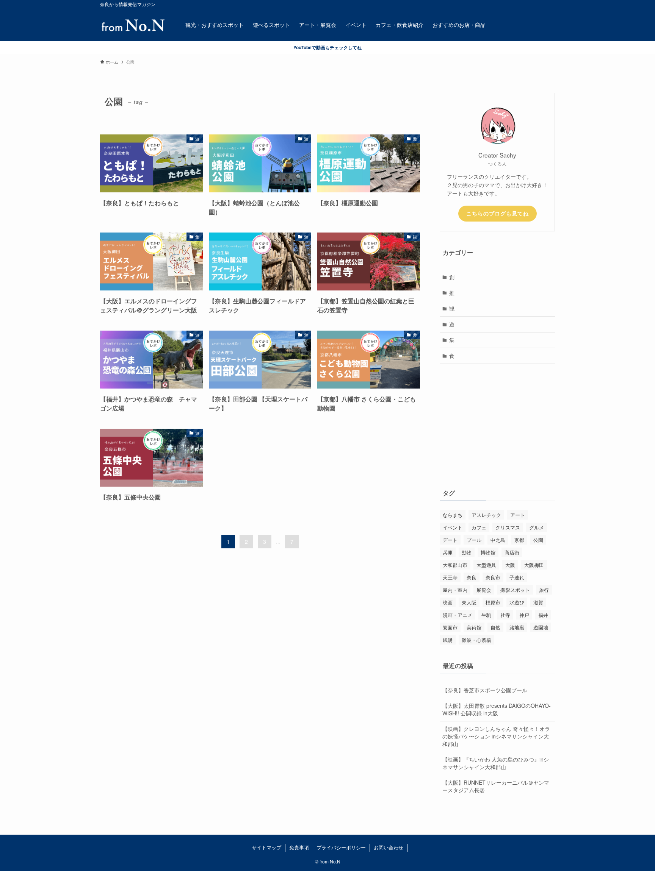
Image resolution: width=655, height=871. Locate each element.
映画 (448, 602)
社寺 (505, 614)
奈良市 (493, 577)
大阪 (510, 564)
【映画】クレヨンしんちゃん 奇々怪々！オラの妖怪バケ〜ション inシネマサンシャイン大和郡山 (496, 736)
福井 (543, 614)
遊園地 (540, 627)
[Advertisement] (497, 424)
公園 (538, 539)
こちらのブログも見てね (497, 213)
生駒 (486, 614)
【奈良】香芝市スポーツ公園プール (484, 690)
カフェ (479, 527)
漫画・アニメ (457, 614)
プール (474, 539)
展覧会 (483, 589)
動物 (467, 552)
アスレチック (486, 514)
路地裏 (516, 627)
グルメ (536, 527)
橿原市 (493, 602)
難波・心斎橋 (476, 639)
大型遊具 (486, 564)
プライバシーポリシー (341, 847)
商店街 (512, 552)
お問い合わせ (388, 847)
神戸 (524, 614)
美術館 (474, 627)
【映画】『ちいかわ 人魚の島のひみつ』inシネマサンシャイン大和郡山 (495, 763)
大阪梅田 (534, 564)
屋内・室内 (455, 589)
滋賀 (538, 602)
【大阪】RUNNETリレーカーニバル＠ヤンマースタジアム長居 (495, 786)
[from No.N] (133, 24)
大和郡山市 (455, 564)
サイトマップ (266, 847)
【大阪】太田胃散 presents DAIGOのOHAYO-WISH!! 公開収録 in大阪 (496, 709)
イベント (452, 527)
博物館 (488, 552)
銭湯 (448, 639)
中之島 (497, 539)
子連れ (516, 577)
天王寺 (450, 577)
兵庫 (448, 552)
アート (517, 514)
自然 (495, 627)
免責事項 (299, 847)
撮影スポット (515, 589)
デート (450, 539)
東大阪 (469, 602)
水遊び (516, 602)
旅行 (544, 589)
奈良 (471, 577)
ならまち (452, 514)
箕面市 (450, 627)
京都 (519, 539)
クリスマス (507, 527)
